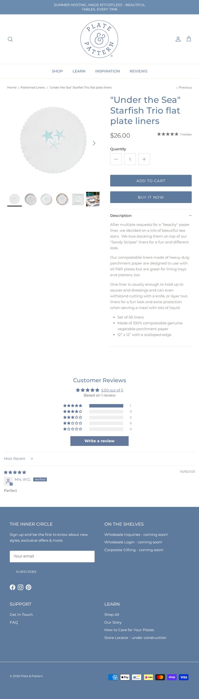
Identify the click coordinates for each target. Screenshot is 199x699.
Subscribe (26, 572)
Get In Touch (21, 614)
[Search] (10, 39)
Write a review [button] (99, 441)
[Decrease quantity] (116, 159)
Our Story (113, 622)
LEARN (79, 71)
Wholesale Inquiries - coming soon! (136, 534)
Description (121, 215)
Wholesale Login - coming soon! (133, 542)
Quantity (118, 149)
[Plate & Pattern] (99, 39)
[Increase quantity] (144, 159)
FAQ (14, 622)
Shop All (111, 614)
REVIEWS (138, 71)
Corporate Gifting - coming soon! (133, 550)
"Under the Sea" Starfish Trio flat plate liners (80, 87)
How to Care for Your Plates (129, 630)
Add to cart (151, 180)
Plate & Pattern (32, 676)
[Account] (177, 39)
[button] (73, 405)
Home (12, 87)
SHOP (57, 71)
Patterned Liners (33, 87)
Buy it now (151, 197)
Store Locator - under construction (135, 637)
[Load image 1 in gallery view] (53, 141)
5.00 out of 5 (112, 390)
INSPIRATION (107, 71)
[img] (15, 472)
